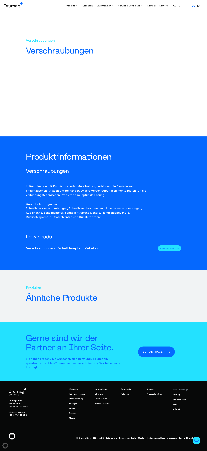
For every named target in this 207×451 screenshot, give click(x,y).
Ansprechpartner (154, 394)
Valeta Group (180, 389)
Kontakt (151, 5)
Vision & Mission (102, 399)
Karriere (163, 5)
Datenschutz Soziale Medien (132, 438)
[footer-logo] (17, 391)
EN (198, 5)
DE (193, 5)
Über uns (99, 394)
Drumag (176, 395)
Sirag (174, 404)
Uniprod (176, 409)
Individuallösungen (77, 394)
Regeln (72, 408)
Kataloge (125, 394)
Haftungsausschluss (156, 438)
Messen (72, 418)
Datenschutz (111, 438)
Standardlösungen (77, 399)
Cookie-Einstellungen (188, 438)
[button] (5, 445)
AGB (101, 438)
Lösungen (87, 5)
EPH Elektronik (179, 399)
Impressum (172, 438)
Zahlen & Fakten (102, 403)
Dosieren (73, 413)
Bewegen (73, 403)
